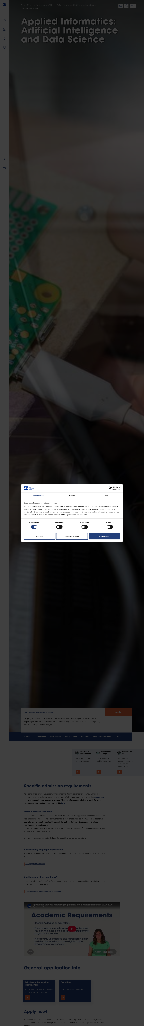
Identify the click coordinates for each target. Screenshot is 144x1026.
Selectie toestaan (72, 536)
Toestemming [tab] (38, 496)
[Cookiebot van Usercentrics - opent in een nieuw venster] (110, 488)
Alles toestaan (104, 536)
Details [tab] (72, 496)
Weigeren (39, 536)
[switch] (59, 527)
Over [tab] (106, 496)
